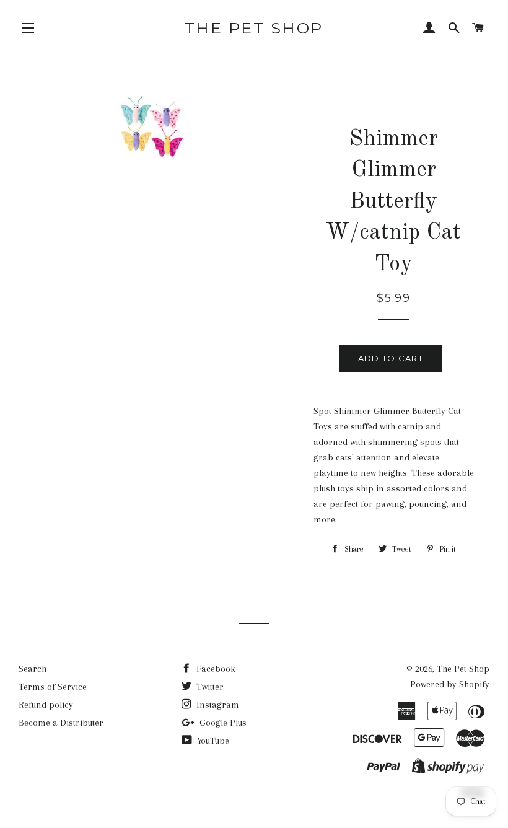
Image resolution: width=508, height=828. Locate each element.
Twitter (209, 686)
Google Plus (222, 722)
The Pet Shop (254, 28)
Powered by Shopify (449, 684)
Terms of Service (53, 686)
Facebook (214, 668)
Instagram (216, 704)
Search (32, 668)
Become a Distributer (61, 722)
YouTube (212, 740)
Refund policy (46, 704)
